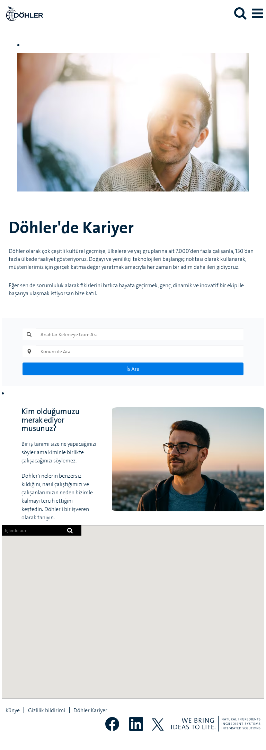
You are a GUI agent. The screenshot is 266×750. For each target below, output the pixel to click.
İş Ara (133, 369)
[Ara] (240, 13)
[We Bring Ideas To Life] (216, 723)
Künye (13, 710)
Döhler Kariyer (90, 710)
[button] (257, 13)
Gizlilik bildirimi (46, 710)
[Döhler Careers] (22, 13)
